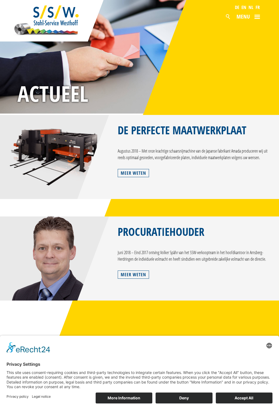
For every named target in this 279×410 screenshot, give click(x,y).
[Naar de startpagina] (52, 20)
